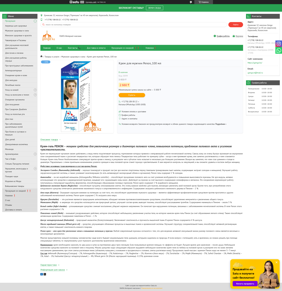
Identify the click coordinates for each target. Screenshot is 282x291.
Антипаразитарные (13, 70)
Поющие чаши (11, 176)
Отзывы (8, 205)
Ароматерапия (11, 154)
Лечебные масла (12, 85)
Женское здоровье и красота (18, 35)
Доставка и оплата (13, 209)
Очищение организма (15, 99)
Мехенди (9, 149)
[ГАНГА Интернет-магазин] (48, 36)
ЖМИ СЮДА (154, 7)
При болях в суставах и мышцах (15, 133)
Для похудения (12, 104)
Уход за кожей (11, 90)
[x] (45, 274)
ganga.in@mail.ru (255, 72)
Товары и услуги (52, 56)
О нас (7, 200)
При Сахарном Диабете (16, 109)
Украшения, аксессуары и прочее (16, 170)
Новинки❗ (151, 48)
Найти (235, 25)
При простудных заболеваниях (19, 65)
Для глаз (9, 119)
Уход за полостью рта (15, 114)
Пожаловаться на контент (151, 288)
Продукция (10, 21)
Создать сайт (91, 2)
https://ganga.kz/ (255, 62)
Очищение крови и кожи (16, 75)
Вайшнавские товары (14, 186)
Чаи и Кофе (10, 159)
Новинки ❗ (10, 195)
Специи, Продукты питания (17, 163)
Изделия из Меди (13, 181)
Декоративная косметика (16, 144)
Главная (47, 48)
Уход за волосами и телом (17, 94)
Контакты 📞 (74, 48)
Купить (132, 95)
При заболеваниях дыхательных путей (14, 125)
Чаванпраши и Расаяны (15, 40)
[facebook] (41, 274)
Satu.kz (154, 285)
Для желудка (11, 80)
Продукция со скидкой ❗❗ (18, 190)
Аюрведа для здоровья (16, 25)
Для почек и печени (14, 53)
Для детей (10, 139)
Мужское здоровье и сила (17, 30)
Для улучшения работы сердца (16, 59)
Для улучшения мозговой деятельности (16, 46)
